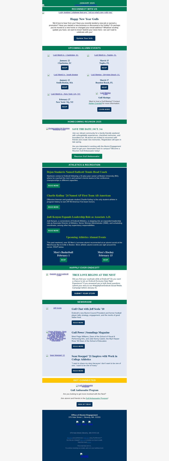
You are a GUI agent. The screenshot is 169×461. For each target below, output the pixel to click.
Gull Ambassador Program (97, 398)
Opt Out (86, 438)
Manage (69, 438)
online (89, 442)
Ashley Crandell (95, 103)
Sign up (82, 440)
